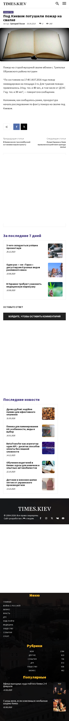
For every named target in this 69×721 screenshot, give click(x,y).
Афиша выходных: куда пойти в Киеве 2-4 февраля (24, 685)
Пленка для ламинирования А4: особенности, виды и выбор (22, 429)
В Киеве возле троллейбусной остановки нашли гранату (16, 143)
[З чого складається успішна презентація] (55, 251)
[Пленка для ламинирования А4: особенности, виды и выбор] (48, 431)
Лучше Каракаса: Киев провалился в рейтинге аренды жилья (52, 144)
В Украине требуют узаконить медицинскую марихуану (24, 285)
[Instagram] (46, 518)
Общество (8, 12)
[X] (24, 127)
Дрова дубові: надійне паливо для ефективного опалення (20, 412)
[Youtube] (63, 518)
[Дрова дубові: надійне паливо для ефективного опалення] (48, 413)
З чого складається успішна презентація (22, 247)
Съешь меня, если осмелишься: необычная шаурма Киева (25, 702)
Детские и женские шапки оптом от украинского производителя (21, 482)
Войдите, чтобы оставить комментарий (34, 316)
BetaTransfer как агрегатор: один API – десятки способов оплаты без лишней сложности (22, 447)
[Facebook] (16, 127)
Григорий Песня (17, 23)
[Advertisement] (34, 189)
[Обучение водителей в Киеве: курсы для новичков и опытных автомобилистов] (48, 467)
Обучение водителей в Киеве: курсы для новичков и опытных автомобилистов (22, 465)
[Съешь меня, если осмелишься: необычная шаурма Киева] (59, 705)
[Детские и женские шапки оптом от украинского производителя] (48, 484)
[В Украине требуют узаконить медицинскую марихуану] (55, 289)
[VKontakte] (58, 518)
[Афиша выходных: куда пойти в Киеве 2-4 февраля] (59, 688)
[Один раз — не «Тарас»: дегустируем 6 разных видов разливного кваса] (55, 270)
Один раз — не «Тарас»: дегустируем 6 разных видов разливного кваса (23, 267)
